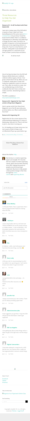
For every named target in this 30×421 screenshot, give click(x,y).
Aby (4, 134)
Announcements (10, 134)
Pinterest (5, 382)
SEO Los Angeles (12, 327)
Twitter (4, 380)
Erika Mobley (11, 203)
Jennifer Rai (11, 295)
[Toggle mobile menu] (27, 2)
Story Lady (10, 258)
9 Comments (20, 134)
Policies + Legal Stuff (18, 411)
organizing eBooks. (18, 174)
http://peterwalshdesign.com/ (11, 98)
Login (25, 182)
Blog (15, 134)
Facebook (5, 379)
